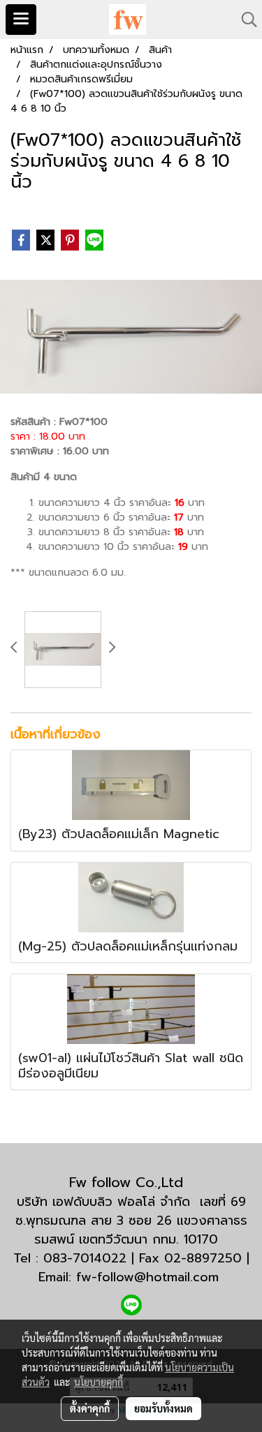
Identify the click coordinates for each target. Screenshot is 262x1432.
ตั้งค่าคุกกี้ (90, 1408)
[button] (245, 19)
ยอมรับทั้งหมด (163, 1408)
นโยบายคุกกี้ (98, 1381)
